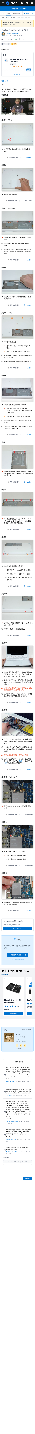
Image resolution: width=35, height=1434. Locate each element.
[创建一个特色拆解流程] (20, 1045)
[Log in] (32, 3)
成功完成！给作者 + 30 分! (18, 955)
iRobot (8, 33)
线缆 (20, 761)
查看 (28, 70)
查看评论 (12, 24)
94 (11, 39)
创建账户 (23, 9)
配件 (2, 13)
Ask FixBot (16, 928)
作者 (6, 1030)
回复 (28, 1081)
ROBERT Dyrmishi (11, 1151)
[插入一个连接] (14, 1161)
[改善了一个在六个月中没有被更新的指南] (24, 1045)
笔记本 (13, 18)
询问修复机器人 (13, 157)
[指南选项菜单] (32, 13)
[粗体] (5, 1161)
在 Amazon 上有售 (16, 67)
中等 (15, 44)
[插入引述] (18, 1161)
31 (23, 39)
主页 (3, 18)
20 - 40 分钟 (7, 44)
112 (17, 39)
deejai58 (8, 1095)
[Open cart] (27, 3)
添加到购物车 (14, 1013)
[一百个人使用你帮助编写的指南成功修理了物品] (16, 1045)
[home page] (11, 3)
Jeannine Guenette (12, 1121)
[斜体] (8, 1161)
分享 (28, 1095)
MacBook (20, 18)
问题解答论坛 (17, 13)
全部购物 (4, 974)
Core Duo (28, 18)
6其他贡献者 (27, 1029)
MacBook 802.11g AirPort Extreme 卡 (19, 60)
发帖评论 (27, 1178)
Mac (7, 18)
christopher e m (11, 1139)
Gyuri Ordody (10, 1081)
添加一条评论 (17, 920)
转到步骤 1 (5, 81)
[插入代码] (11, 1161)
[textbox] (17, 1169)
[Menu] (2, 3)
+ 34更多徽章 (18, 1048)
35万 (4, 39)
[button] (22, 3)
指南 (8, 13)
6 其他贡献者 (16, 33)
